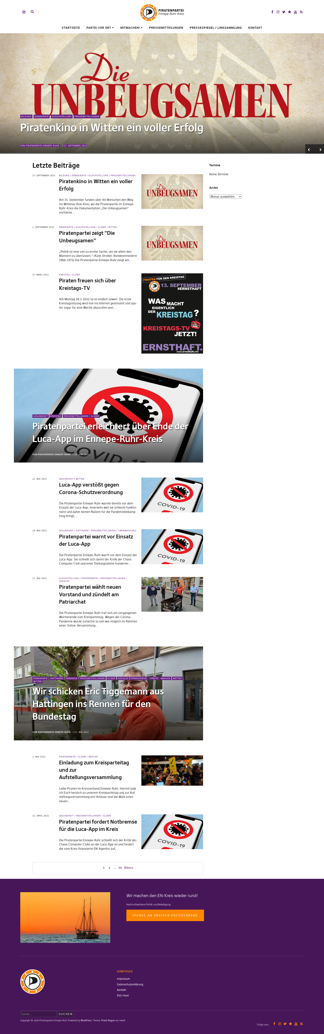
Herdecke (71, 678)
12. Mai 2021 (39, 578)
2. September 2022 (43, 227)
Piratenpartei (89, 578)
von (39, 145)
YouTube (295, 12)
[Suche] (32, 11)
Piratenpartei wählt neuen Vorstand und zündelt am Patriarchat (90, 594)
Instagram (278, 12)
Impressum (123, 978)
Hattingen (82, 530)
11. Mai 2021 (81, 732)
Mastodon (289, 12)
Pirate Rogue (108, 1020)
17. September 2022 (75, 145)
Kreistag (64, 274)
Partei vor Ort (98, 27)
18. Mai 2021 (39, 530)
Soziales (123, 678)
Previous (310, 149)
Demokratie (41, 116)
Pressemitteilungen (166, 27)
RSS (301, 12)
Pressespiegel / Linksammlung (216, 27)
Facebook (272, 12)
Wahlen (165, 678)
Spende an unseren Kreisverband (165, 915)
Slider (102, 227)
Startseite (71, 27)
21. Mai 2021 (39, 479)
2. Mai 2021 (39, 756)
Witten (112, 227)
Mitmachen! (130, 27)
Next (319, 149)
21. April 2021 (40, 815)
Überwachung (127, 530)
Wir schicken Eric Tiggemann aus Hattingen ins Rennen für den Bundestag (98, 704)
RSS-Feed (123, 995)
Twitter (283, 12)
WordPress (86, 1020)
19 (120, 867)
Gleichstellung (62, 116)
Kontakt (255, 27)
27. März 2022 (40, 274)
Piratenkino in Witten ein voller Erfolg (112, 128)
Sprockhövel (139, 678)
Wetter (177, 678)
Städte (154, 678)
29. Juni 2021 (82, 454)
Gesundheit (40, 416)
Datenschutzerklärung (130, 984)
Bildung (26, 116)
